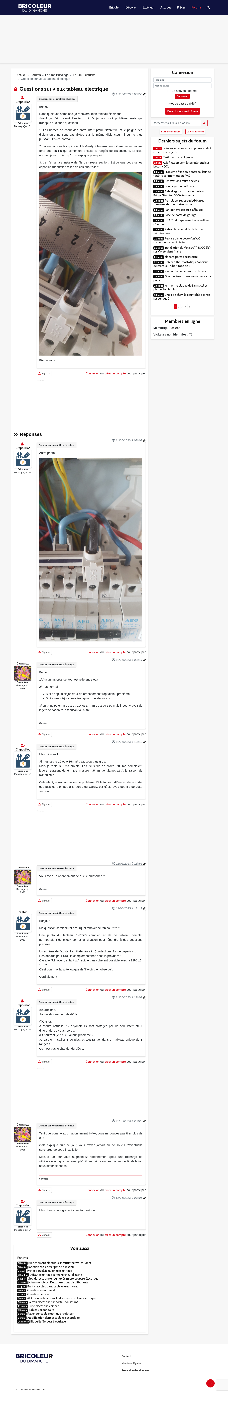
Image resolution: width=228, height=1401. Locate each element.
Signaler (45, 373)
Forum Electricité (84, 75)
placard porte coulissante (181, 257)
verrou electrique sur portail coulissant (53, 1302)
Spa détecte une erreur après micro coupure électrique (63, 1278)
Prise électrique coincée (44, 1306)
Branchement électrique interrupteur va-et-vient (59, 1263)
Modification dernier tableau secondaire (53, 1318)
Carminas (23, 663)
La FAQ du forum (195, 131)
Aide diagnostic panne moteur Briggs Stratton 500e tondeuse (178, 193)
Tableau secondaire (41, 1310)
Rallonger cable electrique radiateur (50, 1313)
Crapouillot (23, 102)
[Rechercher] (204, 123)
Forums (196, 7)
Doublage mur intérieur (179, 186)
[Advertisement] (114, 40)
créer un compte (115, 373)
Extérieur (148, 7)
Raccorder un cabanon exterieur (185, 271)
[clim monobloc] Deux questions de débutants (58, 1282)
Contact (126, 1356)
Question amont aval (41, 1290)
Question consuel (38, 1294)
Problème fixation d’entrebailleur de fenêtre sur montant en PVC (182, 174)
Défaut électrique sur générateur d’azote (56, 1275)
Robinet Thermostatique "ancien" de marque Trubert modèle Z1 (180, 264)
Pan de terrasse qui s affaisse (184, 210)
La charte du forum (170, 131)
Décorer (131, 7)
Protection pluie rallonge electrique (49, 1271)
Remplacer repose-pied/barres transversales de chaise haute (178, 202)
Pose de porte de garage (180, 215)
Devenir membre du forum (182, 111)
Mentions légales (131, 1363)
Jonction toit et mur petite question (51, 1267)
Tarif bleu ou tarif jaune (178, 157)
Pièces (181, 7)
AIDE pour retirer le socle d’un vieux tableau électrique (61, 1298)
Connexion (92, 373)
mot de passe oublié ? (182, 103)
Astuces (165, 7)
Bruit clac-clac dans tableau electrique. (52, 1286)
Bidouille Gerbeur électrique (48, 1321)
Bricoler (114, 7)
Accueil (21, 75)
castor (23, 912)
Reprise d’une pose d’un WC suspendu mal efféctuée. (176, 240)
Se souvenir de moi (184, 91)
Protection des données (135, 1370)
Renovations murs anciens (182, 181)
